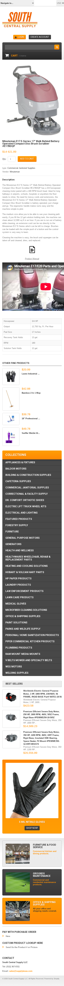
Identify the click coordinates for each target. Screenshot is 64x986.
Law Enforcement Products (24, 591)
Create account (39, 37)
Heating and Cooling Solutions (26, 565)
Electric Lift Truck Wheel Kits (25, 506)
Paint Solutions (16, 622)
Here (8, 936)
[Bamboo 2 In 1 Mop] (10, 399)
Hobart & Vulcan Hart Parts (24, 572)
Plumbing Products (18, 647)
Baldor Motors (15, 468)
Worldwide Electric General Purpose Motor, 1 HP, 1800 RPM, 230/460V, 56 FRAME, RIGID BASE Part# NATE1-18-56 (42, 694)
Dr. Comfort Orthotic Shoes (24, 500)
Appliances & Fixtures (20, 462)
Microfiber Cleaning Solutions (26, 610)
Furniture (12, 531)
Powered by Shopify (51, 979)
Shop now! (32, 828)
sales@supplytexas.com (20, 971)
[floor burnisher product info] (32, 249)
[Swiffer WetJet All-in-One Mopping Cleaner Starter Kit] (10, 436)
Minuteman (15, 172)
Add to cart (27, 159)
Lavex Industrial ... (31, 374)
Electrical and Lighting (21, 512)
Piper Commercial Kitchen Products (30, 641)
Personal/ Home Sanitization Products (32, 635)
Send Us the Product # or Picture (21, 947)
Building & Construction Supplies (28, 475)
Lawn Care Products (19, 597)
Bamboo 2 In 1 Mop (31, 393)
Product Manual (32, 259)
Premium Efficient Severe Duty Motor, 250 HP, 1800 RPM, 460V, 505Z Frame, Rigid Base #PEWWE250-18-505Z (41, 714)
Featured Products (18, 519)
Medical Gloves (15, 603)
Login (21, 37)
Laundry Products (18, 584)
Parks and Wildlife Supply (22, 628)
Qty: (4, 159)
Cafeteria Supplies (18, 481)
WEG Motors (13, 666)
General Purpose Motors (22, 537)
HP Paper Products (18, 578)
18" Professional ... (31, 418)
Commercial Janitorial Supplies (21, 168)
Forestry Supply (16, 525)
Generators (13, 544)
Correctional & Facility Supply (26, 493)
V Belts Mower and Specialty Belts (28, 660)
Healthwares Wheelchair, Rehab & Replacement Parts (27, 558)
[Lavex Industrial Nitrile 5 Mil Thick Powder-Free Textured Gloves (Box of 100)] (10, 376)
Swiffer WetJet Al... (31, 433)
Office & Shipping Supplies (22, 616)
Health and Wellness (19, 550)
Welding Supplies (16, 672)
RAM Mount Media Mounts (22, 654)
